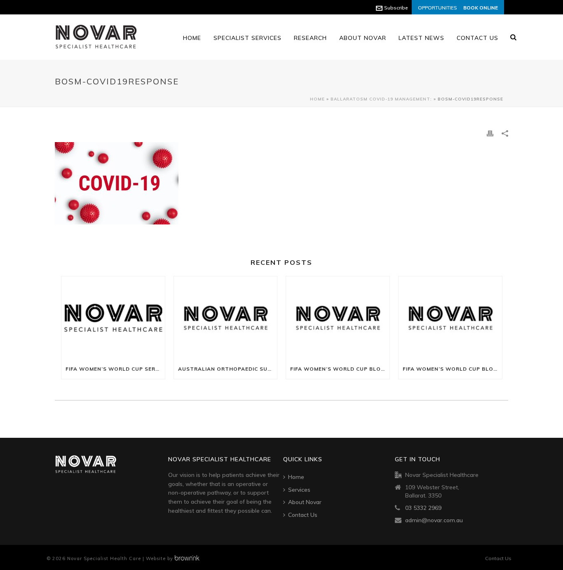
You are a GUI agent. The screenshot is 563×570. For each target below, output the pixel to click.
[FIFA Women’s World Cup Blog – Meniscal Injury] (450, 317)
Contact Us (477, 38)
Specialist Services (247, 38)
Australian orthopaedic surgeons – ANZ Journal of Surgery (227, 369)
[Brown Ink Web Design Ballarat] (187, 558)
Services (299, 489)
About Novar (362, 38)
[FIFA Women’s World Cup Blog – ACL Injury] (337, 317)
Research (310, 38)
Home (192, 38)
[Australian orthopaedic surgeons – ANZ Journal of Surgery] (225, 317)
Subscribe (396, 8)
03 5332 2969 (423, 508)
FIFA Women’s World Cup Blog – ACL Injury (339, 369)
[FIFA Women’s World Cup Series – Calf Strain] (113, 317)
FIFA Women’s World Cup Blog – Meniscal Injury (452, 369)
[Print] (490, 133)
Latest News (421, 38)
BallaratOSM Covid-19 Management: (381, 99)
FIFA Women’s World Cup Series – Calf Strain (115, 369)
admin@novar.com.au (434, 520)
